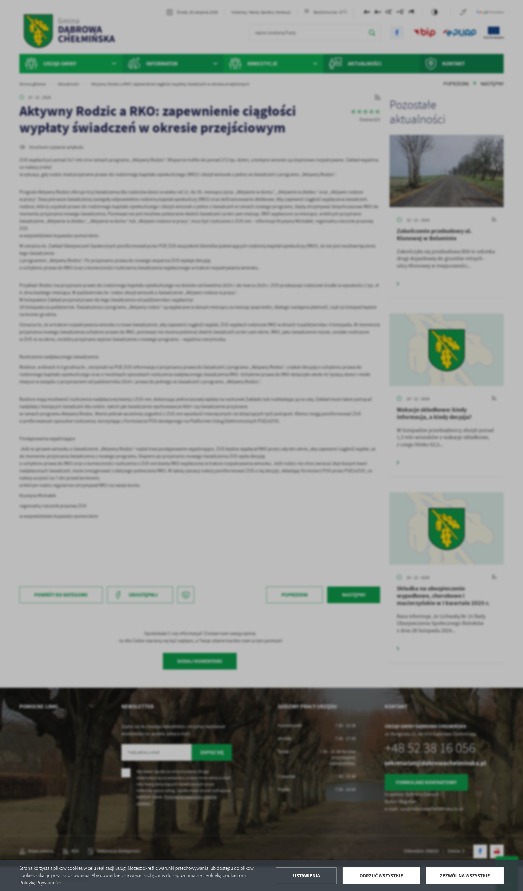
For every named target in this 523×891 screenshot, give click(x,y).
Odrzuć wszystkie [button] (381, 876)
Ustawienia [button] (306, 876)
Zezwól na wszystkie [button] (465, 876)
